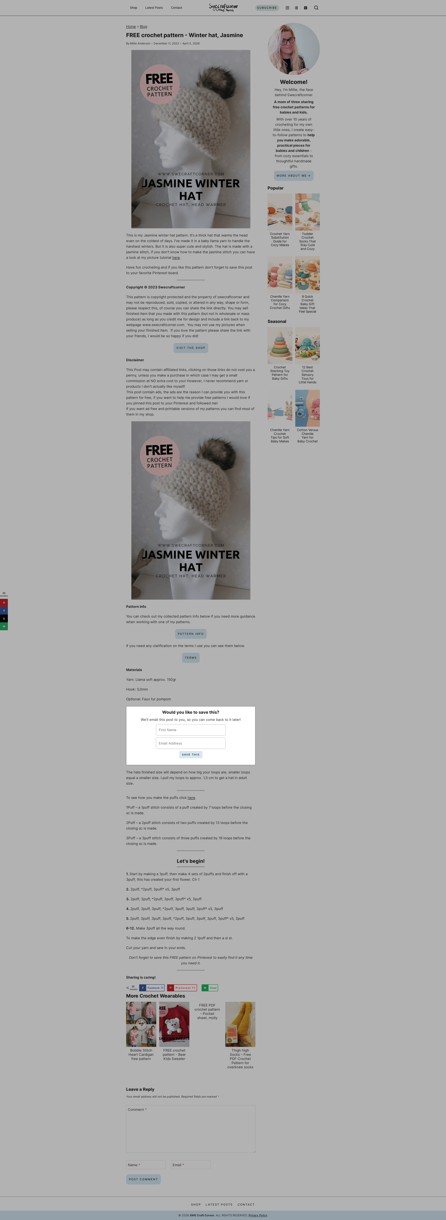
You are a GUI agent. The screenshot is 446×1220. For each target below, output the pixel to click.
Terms (191, 657)
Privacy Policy (258, 1215)
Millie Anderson (140, 43)
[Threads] (296, 7)
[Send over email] (4, 626)
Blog (143, 26)
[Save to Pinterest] (4, 603)
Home (131, 26)
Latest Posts (154, 7)
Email (178, 1165)
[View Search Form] (316, 8)
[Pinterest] (305, 7)
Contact (176, 7)
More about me (292, 175)
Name (134, 1165)
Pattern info (191, 634)
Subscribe (267, 7)
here (176, 257)
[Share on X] (4, 618)
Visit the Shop (190, 348)
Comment (137, 1109)
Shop (133, 7)
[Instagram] (287, 7)
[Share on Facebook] (4, 611)
